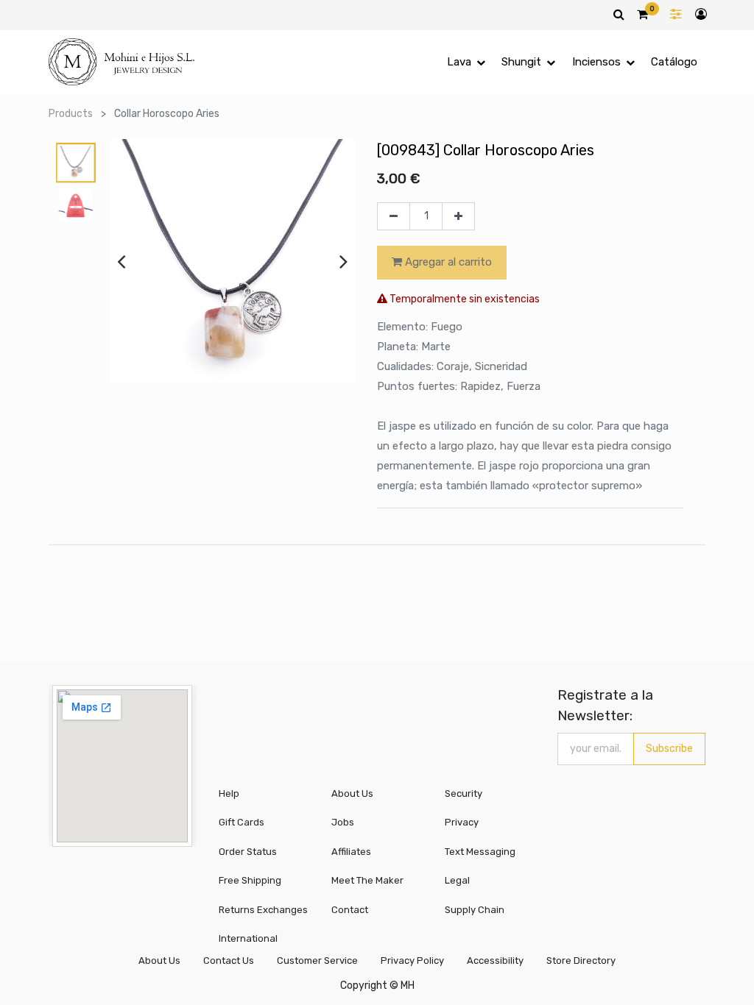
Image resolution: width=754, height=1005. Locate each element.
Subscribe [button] (669, 748)
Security (463, 793)
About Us (352, 793)
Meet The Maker (367, 880)
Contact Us (228, 960)
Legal (457, 880)
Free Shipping (250, 880)
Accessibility (495, 960)
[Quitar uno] (393, 216)
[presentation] (121, 261)
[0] (642, 14)
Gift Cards (241, 822)
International (248, 938)
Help (229, 793)
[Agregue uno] (458, 216)
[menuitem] (674, 62)
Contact (349, 909)
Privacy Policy (412, 960)
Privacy (462, 822)
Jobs (342, 822)
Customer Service (317, 960)
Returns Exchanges (263, 909)
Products (71, 113)
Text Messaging (480, 851)
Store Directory (581, 960)
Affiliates (351, 851)
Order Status (248, 851)
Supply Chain (474, 909)
